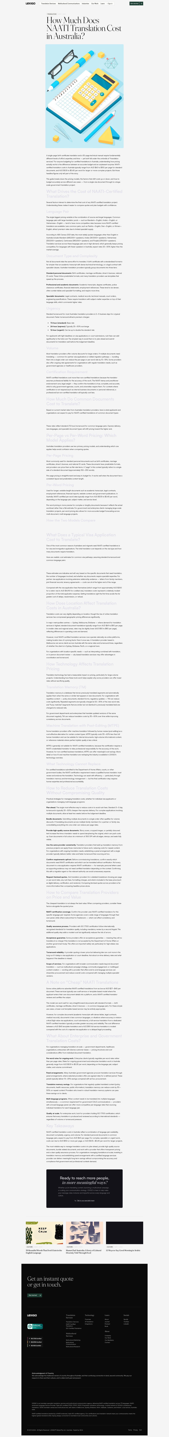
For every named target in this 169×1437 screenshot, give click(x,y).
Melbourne (50, 643)
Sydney (69, 646)
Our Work (94, 3)
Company (108, 1335)
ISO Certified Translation (73, 1328)
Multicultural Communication (71, 1343)
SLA (140, 1430)
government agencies (54, 366)
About (107, 1319)
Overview (88, 1319)
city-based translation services (84, 654)
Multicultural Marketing (73, 1340)
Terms (130, 1430)
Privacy (135, 1430)
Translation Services (72, 1322)
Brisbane (75, 646)
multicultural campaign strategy (75, 967)
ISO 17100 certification (89, 926)
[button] (48, 3)
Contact (107, 1342)
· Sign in (109, 3)
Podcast (107, 1324)
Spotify (126, 1319)
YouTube (126, 1321)
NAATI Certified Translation (71, 1325)
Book (106, 1326)
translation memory (110, 845)
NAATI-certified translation (101, 202)
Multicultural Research (73, 1346)
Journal (107, 1321)
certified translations (57, 769)
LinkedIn (126, 1324)
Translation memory (54, 693)
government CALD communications (96, 1102)
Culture (29, 1247)
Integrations (89, 1324)
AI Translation (89, 1321)
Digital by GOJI (78, 1430)
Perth (82, 646)
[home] (32, 3)
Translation (51, 14)
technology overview (54, 758)
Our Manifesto (109, 1340)
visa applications (81, 336)
